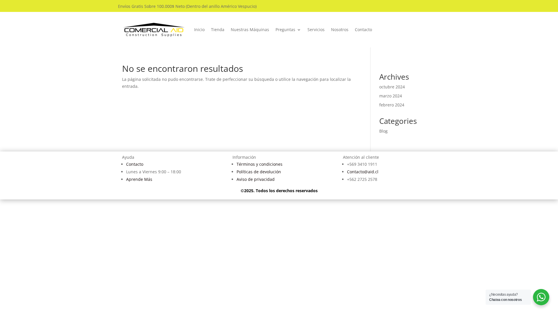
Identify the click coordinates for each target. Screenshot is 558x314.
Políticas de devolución (259, 171)
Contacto (363, 29)
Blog (383, 131)
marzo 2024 (390, 96)
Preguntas (285, 29)
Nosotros (339, 29)
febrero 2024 (391, 105)
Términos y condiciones (259, 164)
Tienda (217, 29)
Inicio (199, 29)
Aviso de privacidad (256, 179)
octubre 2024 (392, 87)
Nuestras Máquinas (250, 29)
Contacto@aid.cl (362, 171)
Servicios (316, 29)
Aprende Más (139, 179)
